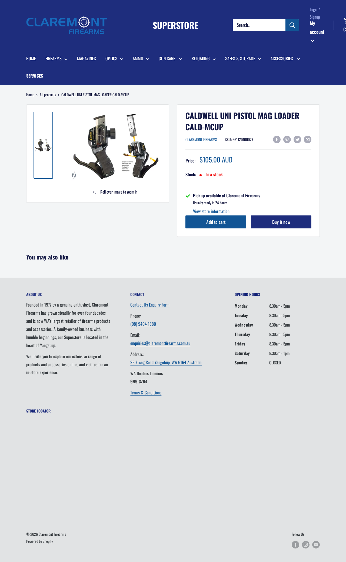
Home (30, 94)
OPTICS (111, 58)
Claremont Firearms (201, 139)
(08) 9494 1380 (143, 324)
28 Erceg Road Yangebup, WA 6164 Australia (166, 362)
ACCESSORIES (282, 58)
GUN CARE (167, 58)
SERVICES (34, 75)
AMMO (138, 58)
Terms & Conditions (145, 392)
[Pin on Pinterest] (287, 139)
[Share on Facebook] (277, 139)
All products (48, 94)
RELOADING (201, 58)
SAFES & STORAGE (240, 58)
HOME (31, 58)
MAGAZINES (86, 58)
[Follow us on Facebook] (295, 544)
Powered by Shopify (39, 541)
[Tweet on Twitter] (297, 139)
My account (317, 27)
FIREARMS (53, 58)
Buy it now (281, 222)
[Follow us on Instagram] (306, 544)
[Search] (292, 25)
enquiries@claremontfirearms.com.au (160, 343)
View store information (211, 211)
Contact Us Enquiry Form (149, 304)
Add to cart (215, 222)
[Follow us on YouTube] (316, 544)
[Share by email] (307, 139)
